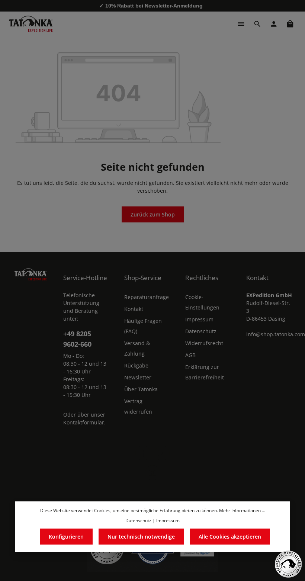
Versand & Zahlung (137, 348)
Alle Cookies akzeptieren (230, 536)
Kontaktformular (83, 422)
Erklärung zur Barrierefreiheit (204, 372)
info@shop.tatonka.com (275, 334)
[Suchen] (257, 23)
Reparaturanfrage (146, 297)
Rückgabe (136, 365)
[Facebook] (142, 453)
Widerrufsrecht (204, 343)
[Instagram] (152, 472)
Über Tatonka (141, 389)
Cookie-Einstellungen (202, 302)
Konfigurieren (66, 536)
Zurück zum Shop (153, 214)
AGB (190, 355)
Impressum (199, 319)
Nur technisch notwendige (141, 536)
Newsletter (137, 377)
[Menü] (241, 23)
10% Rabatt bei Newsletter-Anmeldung (154, 6)
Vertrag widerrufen (138, 406)
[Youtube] (162, 453)
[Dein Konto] (273, 23)
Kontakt (133, 308)
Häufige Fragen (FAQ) (143, 326)
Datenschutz (200, 331)
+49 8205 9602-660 (77, 338)
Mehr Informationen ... (242, 510)
